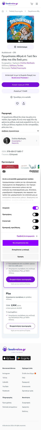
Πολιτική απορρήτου (10, 407)
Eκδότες (25, 411)
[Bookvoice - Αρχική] (10, 4)
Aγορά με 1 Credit (20, 91)
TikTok (5, 378)
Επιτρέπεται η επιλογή (20, 250)
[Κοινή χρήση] (23, 103)
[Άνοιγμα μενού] (37, 4)
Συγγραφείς (26, 403)
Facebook (6, 391)
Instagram (6, 373)
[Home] (3, 11)
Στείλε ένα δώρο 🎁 (29, 373)
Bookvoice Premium (20, 78)
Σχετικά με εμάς (27, 391)
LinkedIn (5, 382)
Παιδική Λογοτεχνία (16, 11)
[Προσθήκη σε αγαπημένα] (17, 103)
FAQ (23, 378)
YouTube (5, 386)
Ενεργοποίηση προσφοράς (20, 326)
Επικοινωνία (26, 386)
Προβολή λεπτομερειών (26, 236)
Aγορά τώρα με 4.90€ (20, 85)
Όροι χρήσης (7, 403)
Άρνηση (21, 257)
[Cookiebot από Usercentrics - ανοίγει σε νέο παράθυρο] (29, 171)
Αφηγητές (25, 407)
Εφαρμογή (25, 382)
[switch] (36, 214)
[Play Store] (23, 358)
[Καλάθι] (32, 4)
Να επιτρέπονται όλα (20, 243)
